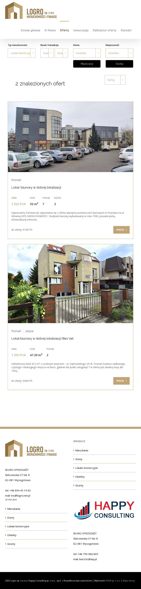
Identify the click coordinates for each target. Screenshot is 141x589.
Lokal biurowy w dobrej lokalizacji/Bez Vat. (42, 338)
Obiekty (80, 476)
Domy (78, 459)
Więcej (120, 229)
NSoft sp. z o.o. (113, 580)
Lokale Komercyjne (86, 468)
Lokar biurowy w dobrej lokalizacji (36, 187)
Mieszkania (81, 450)
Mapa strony (129, 580)
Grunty (79, 485)
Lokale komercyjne (18, 526)
